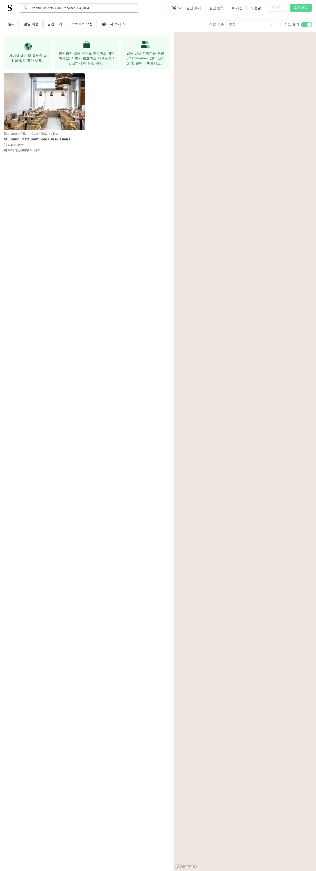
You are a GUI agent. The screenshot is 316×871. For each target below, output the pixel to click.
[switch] (306, 24)
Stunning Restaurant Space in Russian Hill (39, 139)
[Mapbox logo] (186, 867)
